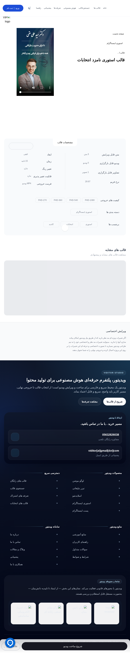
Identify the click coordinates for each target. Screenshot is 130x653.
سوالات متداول (79, 549)
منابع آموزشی (79, 534)
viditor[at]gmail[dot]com (103, 450)
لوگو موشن (78, 480)
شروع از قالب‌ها (115, 401)
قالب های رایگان (18, 480)
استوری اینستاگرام (115, 43)
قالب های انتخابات (19, 503)
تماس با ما (15, 542)
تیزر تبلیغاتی (78, 488)
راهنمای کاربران (80, 542)
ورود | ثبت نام (13, 8)
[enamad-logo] (106, 613)
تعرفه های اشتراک (19, 495)
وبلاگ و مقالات (17, 549)
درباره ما (14, 534)
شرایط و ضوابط (80, 556)
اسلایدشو (77, 495)
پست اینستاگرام (80, 510)
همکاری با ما (16, 564)
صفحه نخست (118, 34)
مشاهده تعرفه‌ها (90, 401)
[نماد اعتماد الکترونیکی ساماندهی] (23, 613)
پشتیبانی (14, 556)
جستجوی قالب (17, 488)
